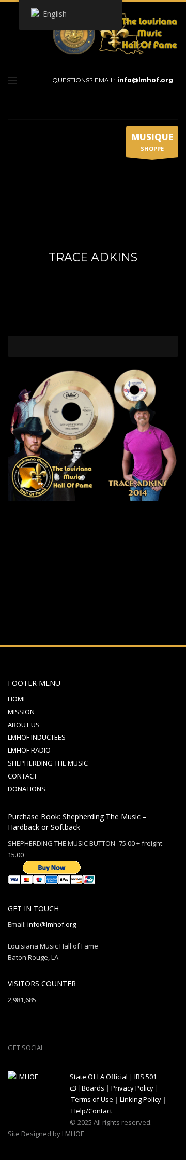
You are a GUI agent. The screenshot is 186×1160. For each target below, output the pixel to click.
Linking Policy (140, 1099)
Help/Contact (91, 1110)
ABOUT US (24, 724)
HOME (17, 698)
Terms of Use (92, 1099)
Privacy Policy (132, 1088)
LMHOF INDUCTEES (37, 737)
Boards (93, 1088)
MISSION (21, 711)
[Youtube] (144, 104)
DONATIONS (26, 789)
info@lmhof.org (145, 80)
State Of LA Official (99, 1076)
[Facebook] (113, 104)
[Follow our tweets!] (67, 1047)
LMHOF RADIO (29, 750)
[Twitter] (129, 104)
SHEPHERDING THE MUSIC (48, 763)
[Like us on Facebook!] (51, 1047)
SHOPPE (152, 141)
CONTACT (22, 776)
